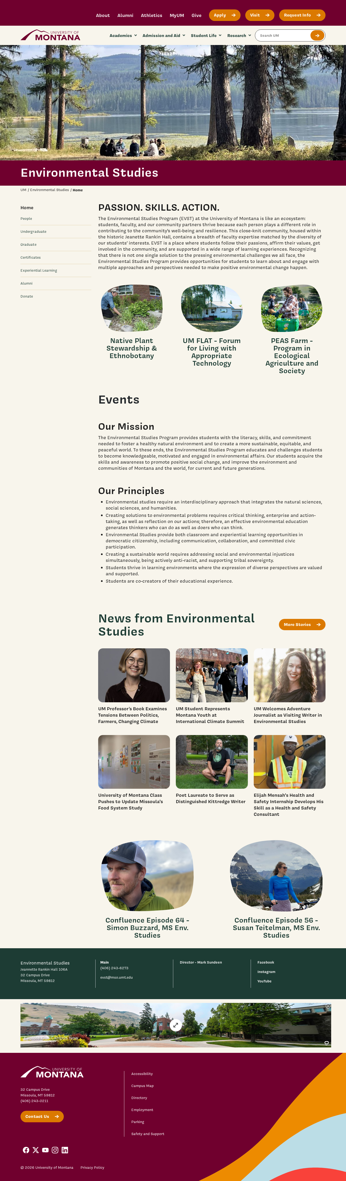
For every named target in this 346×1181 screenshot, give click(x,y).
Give (196, 15)
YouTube (264, 981)
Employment (142, 1109)
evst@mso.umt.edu (116, 977)
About (103, 15)
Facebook (265, 962)
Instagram (266, 971)
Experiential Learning (38, 270)
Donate (26, 296)
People (26, 218)
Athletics (151, 15)
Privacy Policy (92, 1167)
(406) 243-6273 (114, 968)
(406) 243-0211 (34, 1101)
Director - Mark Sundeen (201, 962)
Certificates (30, 257)
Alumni (125, 15)
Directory (139, 1097)
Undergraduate (33, 231)
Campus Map (142, 1085)
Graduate (28, 244)
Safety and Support (147, 1134)
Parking (137, 1122)
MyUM (177, 15)
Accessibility (142, 1073)
